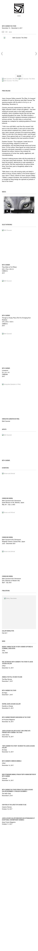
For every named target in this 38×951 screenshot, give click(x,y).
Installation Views (3, 32)
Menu (19, 16)
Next (36, 53)
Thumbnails (6, 32)
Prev (2, 53)
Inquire (19, 76)
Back (10, 32)
